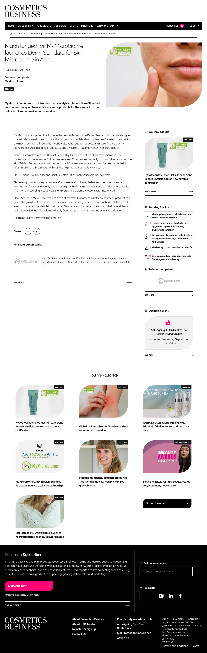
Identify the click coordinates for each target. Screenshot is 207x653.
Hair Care (186, 387)
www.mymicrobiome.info (46, 217)
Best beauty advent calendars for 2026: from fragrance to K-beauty (171, 257)
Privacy (194, 645)
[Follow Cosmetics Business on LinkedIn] (171, 597)
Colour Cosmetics (182, 442)
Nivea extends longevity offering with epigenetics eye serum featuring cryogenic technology (170, 227)
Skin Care (9, 89)
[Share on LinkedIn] (28, 231)
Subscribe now (155, 503)
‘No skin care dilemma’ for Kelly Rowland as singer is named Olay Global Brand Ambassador (172, 239)
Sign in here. (33, 595)
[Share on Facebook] (36, 231)
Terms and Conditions (175, 645)
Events (74, 26)
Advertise (123, 638)
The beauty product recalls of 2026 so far (172, 247)
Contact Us (79, 634)
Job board (60, 26)
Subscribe (172, 26)
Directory (87, 26)
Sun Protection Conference (134, 633)
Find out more (13, 605)
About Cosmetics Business (88, 619)
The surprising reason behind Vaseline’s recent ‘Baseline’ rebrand (171, 216)
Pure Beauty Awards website (135, 619)
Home (11, 26)
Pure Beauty (44, 26)
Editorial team (105, 26)
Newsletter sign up (84, 629)
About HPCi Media (83, 624)
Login (193, 26)
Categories (24, 26)
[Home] (11, 33)
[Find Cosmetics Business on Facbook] (180, 597)
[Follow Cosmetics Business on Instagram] (161, 597)
